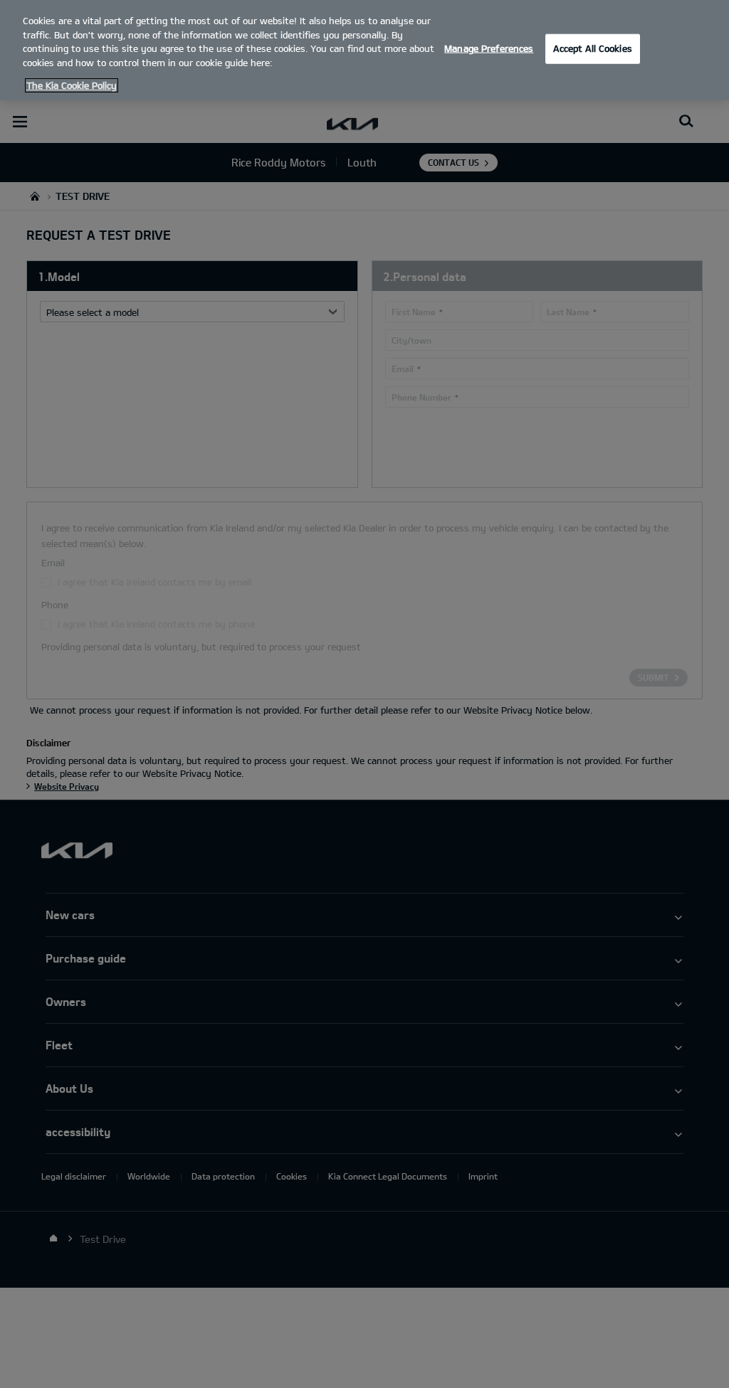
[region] (364, 50)
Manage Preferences (488, 48)
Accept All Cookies (592, 48)
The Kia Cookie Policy (71, 85)
